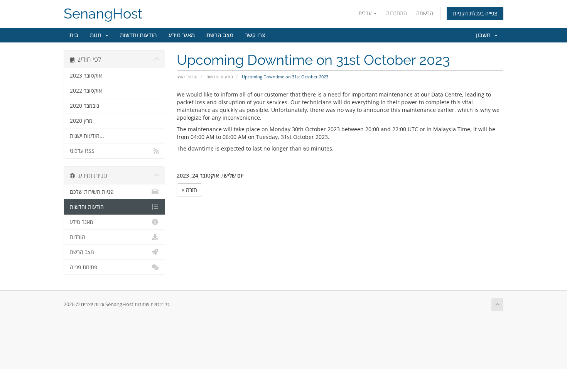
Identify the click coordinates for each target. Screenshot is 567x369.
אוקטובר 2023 (86, 75)
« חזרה (189, 189)
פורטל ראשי (187, 77)
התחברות (396, 13)
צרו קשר (255, 35)
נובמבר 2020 (84, 105)
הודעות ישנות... (87, 135)
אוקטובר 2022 (86, 90)
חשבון (485, 35)
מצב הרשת (219, 35)
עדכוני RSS (82, 150)
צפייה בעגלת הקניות (475, 13)
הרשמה (424, 13)
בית (73, 35)
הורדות (77, 237)
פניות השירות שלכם (91, 191)
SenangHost (103, 13)
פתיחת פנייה (83, 267)
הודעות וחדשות (138, 35)
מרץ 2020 (81, 120)
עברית (365, 13)
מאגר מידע (182, 35)
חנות (97, 35)
